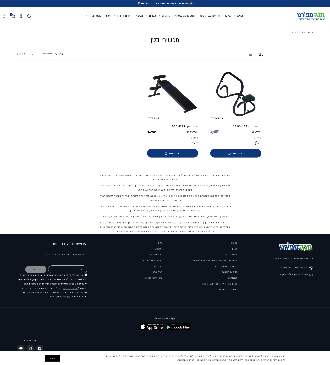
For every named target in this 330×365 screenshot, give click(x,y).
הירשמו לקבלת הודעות (69, 243)
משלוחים (233, 278)
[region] (165, 358)
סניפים (234, 243)
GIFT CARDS (231, 254)
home (310, 32)
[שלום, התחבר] (21, 16)
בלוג (160, 243)
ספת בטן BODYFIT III (185, 126)
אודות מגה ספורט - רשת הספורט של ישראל (215, 260)
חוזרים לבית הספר (228, 289)
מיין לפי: (59, 53)
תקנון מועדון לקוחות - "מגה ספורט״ (219, 283)
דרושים (158, 248)
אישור (52, 358)
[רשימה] (251, 54)
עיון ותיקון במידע (153, 278)
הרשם (35, 269)
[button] (239, 16)
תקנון (235, 248)
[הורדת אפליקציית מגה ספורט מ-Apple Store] (151, 326)
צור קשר (157, 266)
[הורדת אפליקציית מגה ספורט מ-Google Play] (178, 326)
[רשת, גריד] (261, 54)
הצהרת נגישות (155, 254)
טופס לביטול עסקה (152, 260)
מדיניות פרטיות (230, 272)
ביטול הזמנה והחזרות (226, 266)
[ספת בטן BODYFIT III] (173, 94)
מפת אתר (157, 272)
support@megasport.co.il (294, 274)
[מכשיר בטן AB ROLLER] (236, 94)
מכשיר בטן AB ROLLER (247, 126)
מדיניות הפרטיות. (70, 288)
